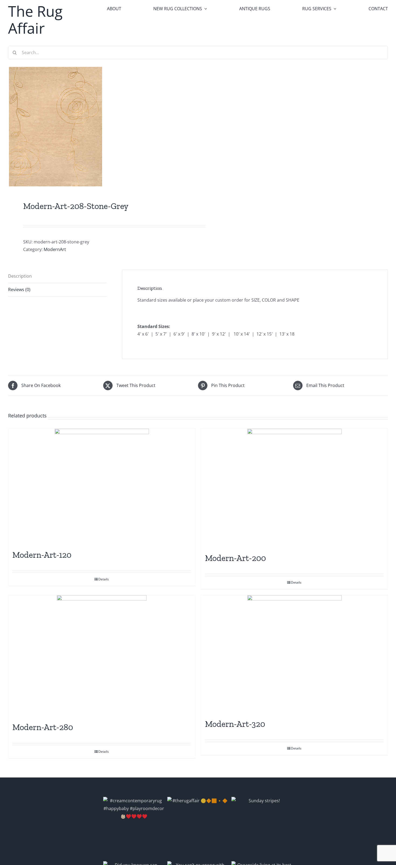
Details (103, 579)
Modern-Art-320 (235, 724)
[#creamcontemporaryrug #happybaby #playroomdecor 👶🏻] (134, 827)
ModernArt (55, 249)
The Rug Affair (35, 19)
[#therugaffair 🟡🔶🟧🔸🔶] (198, 827)
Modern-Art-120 (41, 555)
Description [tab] (20, 276)
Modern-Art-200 (235, 558)
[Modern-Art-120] (101, 486)
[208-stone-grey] (99, 126)
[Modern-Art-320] (294, 654)
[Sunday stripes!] (262, 827)
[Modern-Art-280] (101, 655)
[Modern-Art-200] (294, 488)
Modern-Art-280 (42, 727)
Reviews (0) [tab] (19, 289)
